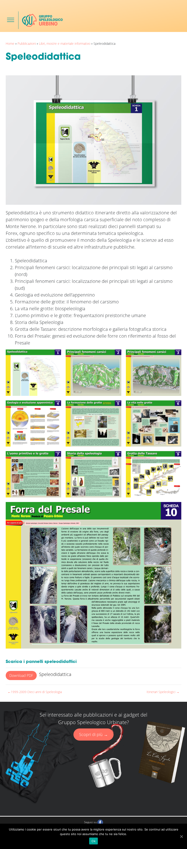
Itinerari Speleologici (161, 692)
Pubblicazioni (27, 43)
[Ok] (181, 836)
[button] (11, 20)
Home (10, 43)
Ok (93, 841)
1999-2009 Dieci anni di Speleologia (36, 692)
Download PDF (21, 675)
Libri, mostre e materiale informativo (64, 43)
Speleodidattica (55, 674)
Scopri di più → (93, 734)
